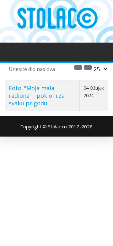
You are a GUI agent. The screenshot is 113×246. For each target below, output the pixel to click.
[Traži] (78, 67)
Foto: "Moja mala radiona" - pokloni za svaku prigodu (37, 95)
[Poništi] (88, 67)
